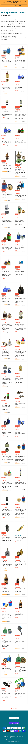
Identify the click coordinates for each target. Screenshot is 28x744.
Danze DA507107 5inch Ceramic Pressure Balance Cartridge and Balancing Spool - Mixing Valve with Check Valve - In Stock (7, 513)
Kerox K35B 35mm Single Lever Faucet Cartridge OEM (6, 62)
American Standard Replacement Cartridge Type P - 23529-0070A (7, 458)
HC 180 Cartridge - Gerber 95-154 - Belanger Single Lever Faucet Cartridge (20, 142)
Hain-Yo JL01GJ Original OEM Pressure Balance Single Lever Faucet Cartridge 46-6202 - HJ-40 (7, 485)
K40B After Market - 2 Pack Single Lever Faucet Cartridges (20, 695)
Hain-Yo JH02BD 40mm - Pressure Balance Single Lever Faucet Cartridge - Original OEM (20, 354)
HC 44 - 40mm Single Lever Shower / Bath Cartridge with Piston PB (20, 62)
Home (2, 9)
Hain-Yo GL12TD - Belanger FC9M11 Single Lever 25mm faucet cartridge (6, 353)
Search (16, 735)
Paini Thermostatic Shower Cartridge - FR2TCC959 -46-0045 (7, 539)
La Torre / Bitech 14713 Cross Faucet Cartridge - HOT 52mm (20, 590)
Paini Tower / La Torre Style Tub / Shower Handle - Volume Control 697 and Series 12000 (20, 642)
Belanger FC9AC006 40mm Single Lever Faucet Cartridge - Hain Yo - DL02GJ (20, 669)
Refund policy (10, 737)
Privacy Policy (17, 737)
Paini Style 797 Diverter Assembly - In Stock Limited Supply (20, 539)
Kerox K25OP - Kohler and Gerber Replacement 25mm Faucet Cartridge (20, 433)
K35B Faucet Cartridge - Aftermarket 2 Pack (20, 196)
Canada (13, 718)
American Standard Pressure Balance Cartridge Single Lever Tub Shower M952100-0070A (7, 221)
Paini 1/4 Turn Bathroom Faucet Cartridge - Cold (6, 590)
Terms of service (20, 736)
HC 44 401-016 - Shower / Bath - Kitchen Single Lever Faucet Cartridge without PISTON (6, 274)
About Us (21, 735)
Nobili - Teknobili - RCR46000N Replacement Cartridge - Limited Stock (20, 380)
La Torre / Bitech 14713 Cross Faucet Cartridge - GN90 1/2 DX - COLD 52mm (20, 563)
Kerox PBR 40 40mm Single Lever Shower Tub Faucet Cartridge (6, 141)
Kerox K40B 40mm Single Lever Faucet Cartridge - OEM (19, 273)
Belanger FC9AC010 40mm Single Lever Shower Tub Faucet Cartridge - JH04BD (20, 458)
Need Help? (5, 736)
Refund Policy (12, 736)
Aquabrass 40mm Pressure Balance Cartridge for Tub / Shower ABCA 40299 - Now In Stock (20, 221)
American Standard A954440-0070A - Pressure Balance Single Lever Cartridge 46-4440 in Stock (20, 327)
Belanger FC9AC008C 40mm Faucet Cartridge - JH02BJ (7, 196)
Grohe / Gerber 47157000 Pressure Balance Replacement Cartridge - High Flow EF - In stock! (7, 564)
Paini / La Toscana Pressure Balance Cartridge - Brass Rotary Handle (6, 407)
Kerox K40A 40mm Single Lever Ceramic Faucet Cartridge (6, 300)
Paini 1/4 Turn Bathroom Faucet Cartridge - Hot (19, 614)
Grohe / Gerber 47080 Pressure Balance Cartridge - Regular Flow (20, 300)
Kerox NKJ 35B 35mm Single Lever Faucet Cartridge (7, 432)
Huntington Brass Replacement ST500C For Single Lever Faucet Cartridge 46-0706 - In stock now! (7, 381)
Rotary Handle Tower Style (20, 404)
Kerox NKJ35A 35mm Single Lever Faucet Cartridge (20, 247)
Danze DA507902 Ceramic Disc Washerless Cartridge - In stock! (7, 113)
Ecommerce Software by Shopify (14, 741)
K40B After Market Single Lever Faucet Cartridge (6, 670)
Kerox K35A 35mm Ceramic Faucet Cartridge (19, 87)
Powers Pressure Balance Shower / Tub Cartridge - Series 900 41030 (20, 171)
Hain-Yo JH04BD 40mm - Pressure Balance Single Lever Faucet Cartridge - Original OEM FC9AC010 (20, 512)
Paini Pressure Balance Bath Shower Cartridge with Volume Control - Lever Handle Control (7, 248)
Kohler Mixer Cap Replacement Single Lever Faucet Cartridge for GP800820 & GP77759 (7, 696)
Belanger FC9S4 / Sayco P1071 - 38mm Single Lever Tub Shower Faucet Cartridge (7, 327)
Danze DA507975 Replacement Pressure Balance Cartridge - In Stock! (20, 484)
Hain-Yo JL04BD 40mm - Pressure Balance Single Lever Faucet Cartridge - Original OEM (7, 615)
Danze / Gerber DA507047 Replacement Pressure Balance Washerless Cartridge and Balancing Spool (20, 115)
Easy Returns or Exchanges (8, 735)
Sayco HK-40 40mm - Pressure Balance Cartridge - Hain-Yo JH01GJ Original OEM (7, 88)
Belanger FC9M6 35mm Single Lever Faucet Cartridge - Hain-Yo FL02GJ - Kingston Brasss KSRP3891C (6, 643)
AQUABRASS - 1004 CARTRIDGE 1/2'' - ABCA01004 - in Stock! (7, 167)
